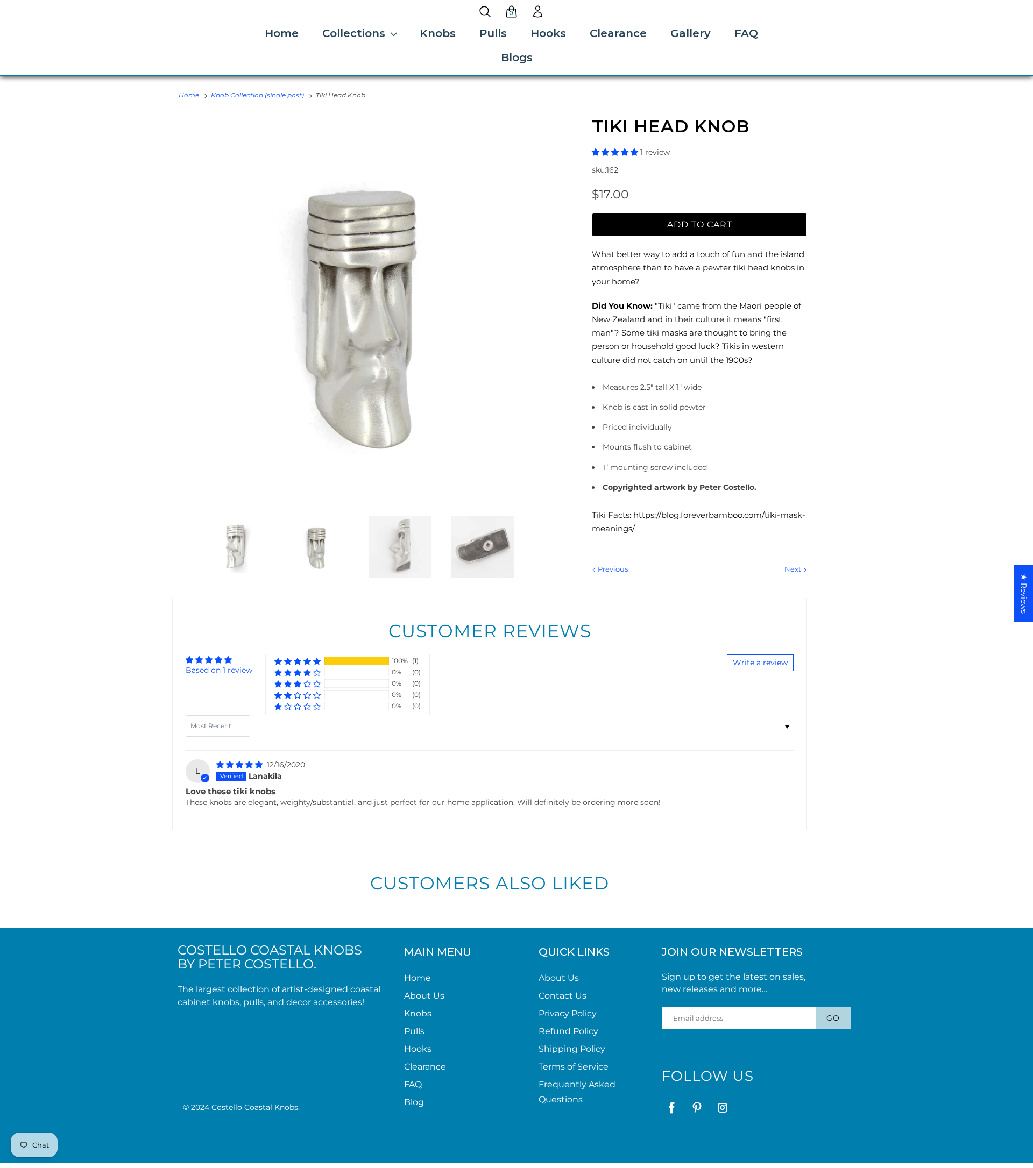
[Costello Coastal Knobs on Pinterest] (697, 1107)
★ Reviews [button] (1024, 594)
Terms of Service (574, 1067)
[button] (616, 152)
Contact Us (562, 996)
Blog (414, 1102)
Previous (612, 569)
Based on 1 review (219, 670)
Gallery (690, 33)
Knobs (438, 33)
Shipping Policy (572, 1049)
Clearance (618, 33)
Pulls (493, 33)
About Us (424, 996)
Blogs (517, 57)
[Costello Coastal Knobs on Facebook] (672, 1107)
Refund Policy (568, 1031)
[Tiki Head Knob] (368, 311)
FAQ (746, 33)
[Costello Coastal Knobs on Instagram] (722, 1107)
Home (282, 33)
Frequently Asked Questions (577, 1092)
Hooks (548, 33)
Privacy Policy (568, 1013)
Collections (353, 33)
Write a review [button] (760, 662)
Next (793, 569)
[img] (240, 765)
